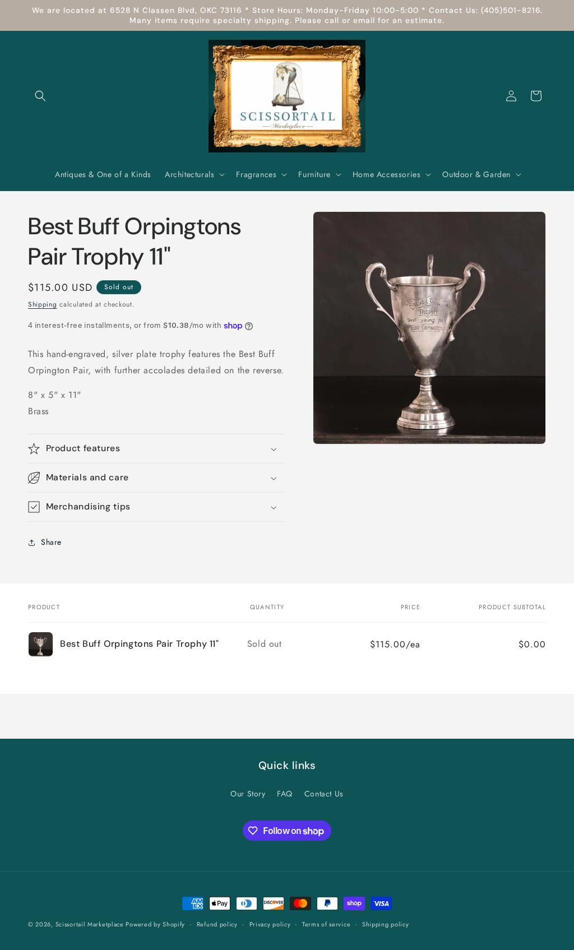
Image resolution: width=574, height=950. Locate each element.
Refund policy (217, 924)
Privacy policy (270, 924)
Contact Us (324, 793)
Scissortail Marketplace (90, 924)
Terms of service (326, 924)
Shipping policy (385, 924)
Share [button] (51, 542)
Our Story (247, 793)
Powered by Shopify (155, 924)
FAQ (285, 793)
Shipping (42, 304)
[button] (40, 96)
